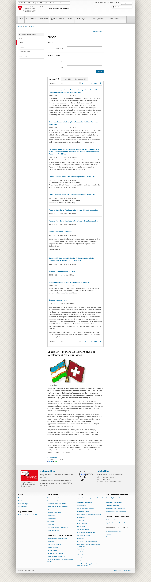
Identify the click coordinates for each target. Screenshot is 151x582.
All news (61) (53, 79)
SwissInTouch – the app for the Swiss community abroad (88, 565)
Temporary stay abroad (54, 544)
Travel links (50, 524)
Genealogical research (83, 535)
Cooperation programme (113, 531)
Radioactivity (51, 518)
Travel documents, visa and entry (57, 507)
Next (96, 83)
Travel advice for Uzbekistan (56, 498)
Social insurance (82, 523)
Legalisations (81, 517)
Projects (108, 534)
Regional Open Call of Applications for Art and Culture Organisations (73, 210)
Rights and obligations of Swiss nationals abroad (60, 560)
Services (70, 18)
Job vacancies (22, 507)
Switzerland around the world (57, 3)
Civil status (80, 558)
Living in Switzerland (112, 506)
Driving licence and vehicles (85, 508)
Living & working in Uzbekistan (57, 19)
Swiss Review (81, 552)
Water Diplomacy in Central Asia (60, 232)
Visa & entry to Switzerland (80, 19)
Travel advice (43, 18)
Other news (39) (80, 79)
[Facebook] (48, 461)
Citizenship (80, 555)
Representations (31, 18)
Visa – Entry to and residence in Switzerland (115, 499)
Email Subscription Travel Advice (57, 527)
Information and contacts (114, 503)
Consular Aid (51, 521)
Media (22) (67, 79)
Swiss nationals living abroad (56, 556)
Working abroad (52, 547)
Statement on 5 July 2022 (58, 300)
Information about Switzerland (115, 508)
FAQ (48, 509)
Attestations (80, 520)
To (62, 67)
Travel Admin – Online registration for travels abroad (88, 545)
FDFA (41, 3)
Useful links (80, 549)
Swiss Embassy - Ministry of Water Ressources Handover (69, 282)
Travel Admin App (53, 530)
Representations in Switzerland (57, 538)
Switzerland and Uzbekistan (98, 19)
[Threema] (54, 461)
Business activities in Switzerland (116, 511)
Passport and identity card (85, 503)
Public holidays (23, 504)
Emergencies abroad (83, 511)
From (62, 61)
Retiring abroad (52, 550)
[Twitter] (50, 461)
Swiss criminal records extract (86, 532)
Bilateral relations (111, 520)
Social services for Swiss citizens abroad (89, 514)
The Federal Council (27, 3)
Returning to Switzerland (55, 553)
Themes (108, 537)
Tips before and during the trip (56, 504)
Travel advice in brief (53, 501)
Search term (60, 48)
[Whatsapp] (56, 461)
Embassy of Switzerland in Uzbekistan (30, 515)
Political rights (81, 506)
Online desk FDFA (47, 471)
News (21, 18)
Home (20, 26)
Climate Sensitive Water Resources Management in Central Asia (72, 177)
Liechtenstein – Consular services (87, 541)
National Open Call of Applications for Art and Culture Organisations (73, 221)
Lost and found (81, 526)
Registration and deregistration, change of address (90, 499)
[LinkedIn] (52, 461)
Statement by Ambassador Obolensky (63, 271)
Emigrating (50, 541)
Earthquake (51, 515)
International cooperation (114, 19)
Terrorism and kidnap (54, 512)
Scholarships (80, 538)
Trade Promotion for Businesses (86, 561)
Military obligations (83, 529)
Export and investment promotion (116, 523)
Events (20, 501)
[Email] (58, 461)
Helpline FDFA (103, 471)
